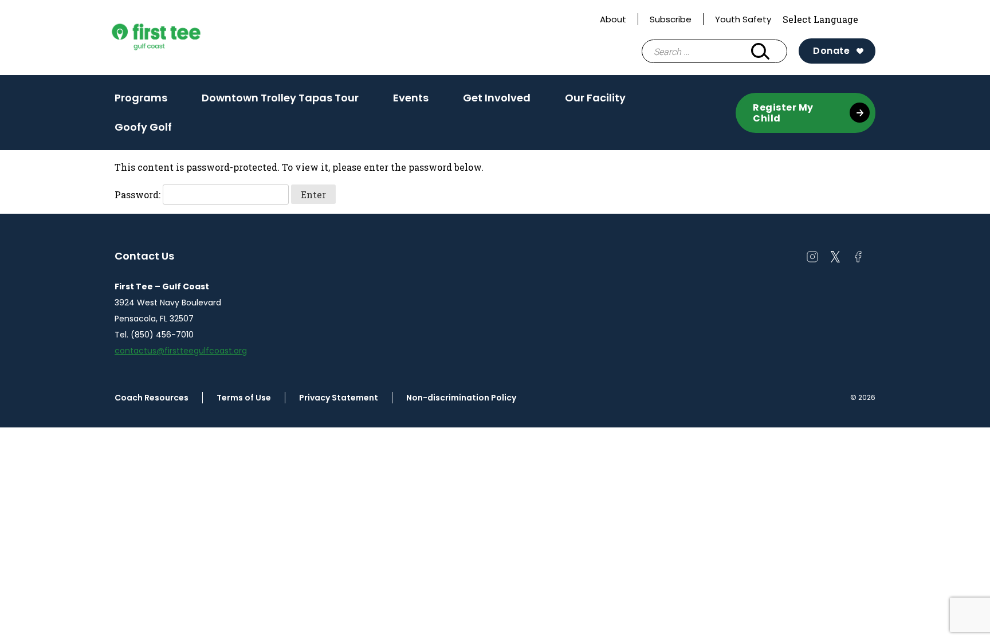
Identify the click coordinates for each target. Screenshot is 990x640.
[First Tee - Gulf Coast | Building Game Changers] (178, 38)
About (613, 19)
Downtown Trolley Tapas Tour (280, 98)
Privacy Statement (338, 397)
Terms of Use (244, 397)
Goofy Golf (143, 127)
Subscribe (671, 19)
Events (411, 101)
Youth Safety (743, 19)
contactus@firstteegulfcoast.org (181, 350)
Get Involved (497, 101)
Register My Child (783, 113)
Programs (141, 101)
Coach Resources (151, 397)
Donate (831, 50)
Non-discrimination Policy (461, 397)
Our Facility (595, 101)
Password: (139, 195)
